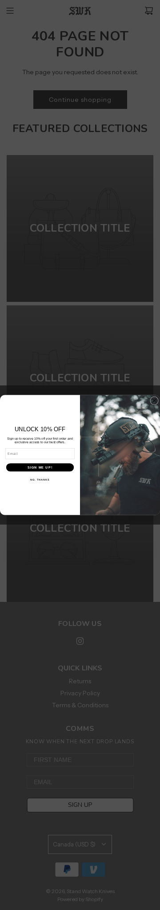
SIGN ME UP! (40, 467)
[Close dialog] (154, 401)
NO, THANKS (40, 479)
